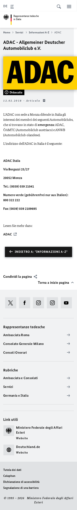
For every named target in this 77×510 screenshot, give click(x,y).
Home (6, 32)
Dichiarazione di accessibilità (21, 482)
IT (12, 6)
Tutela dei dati (12, 470)
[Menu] (69, 6)
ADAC (7, 234)
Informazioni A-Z (39, 32)
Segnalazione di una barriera (20, 488)
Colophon (9, 476)
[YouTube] (68, 302)
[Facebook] (26, 302)
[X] (12, 302)
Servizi (19, 32)
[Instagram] (40, 302)
